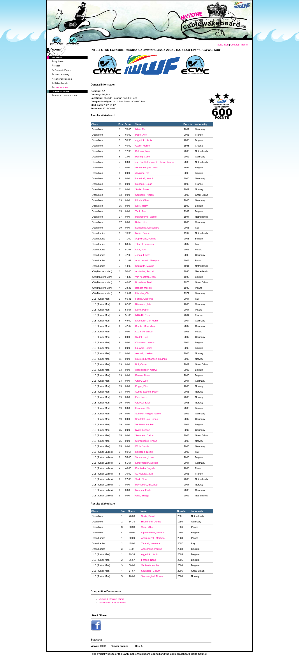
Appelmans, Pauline (145, 238)
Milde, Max (141, 129)
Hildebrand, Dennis (151, 521)
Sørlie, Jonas (142, 189)
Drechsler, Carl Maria (146, 320)
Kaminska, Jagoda (145, 468)
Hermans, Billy (143, 408)
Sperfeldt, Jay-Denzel (146, 419)
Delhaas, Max (142, 151)
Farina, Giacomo (144, 298)
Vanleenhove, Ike (144, 424)
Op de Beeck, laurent (152, 532)
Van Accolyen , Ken (145, 277)
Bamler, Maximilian (145, 326)
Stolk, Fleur (141, 479)
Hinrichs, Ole (142, 293)
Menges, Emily (143, 490)
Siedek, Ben (141, 337)
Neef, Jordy (141, 205)
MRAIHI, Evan (142, 315)
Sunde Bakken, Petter (146, 391)
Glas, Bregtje (142, 495)
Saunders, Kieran (144, 195)
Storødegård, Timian (146, 441)
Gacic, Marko (142, 145)
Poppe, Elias (141, 386)
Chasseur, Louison (145, 342)
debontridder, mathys (146, 369)
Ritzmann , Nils (143, 304)
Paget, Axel (141, 134)
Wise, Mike (147, 527)
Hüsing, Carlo (142, 156)
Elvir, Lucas (141, 397)
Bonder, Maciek (143, 287)
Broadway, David (144, 282)
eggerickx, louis (143, 140)
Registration (222, 44)
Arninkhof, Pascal (144, 271)
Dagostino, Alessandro (147, 227)
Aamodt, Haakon (144, 353)
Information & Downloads (112, 602)
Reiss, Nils (141, 222)
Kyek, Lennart (142, 430)
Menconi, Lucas (143, 184)
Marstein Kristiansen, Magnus (151, 359)
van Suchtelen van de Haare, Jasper (154, 162)
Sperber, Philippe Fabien (148, 413)
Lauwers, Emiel (143, 348)
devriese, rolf (142, 173)
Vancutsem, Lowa (144, 457)
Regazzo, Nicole (144, 451)
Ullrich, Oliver (142, 200)
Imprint (244, 44)
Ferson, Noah (142, 375)
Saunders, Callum (144, 435)
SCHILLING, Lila (144, 473)
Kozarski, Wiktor (144, 331)
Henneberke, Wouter (146, 216)
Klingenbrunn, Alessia (146, 462)
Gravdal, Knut (142, 402)
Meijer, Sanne (142, 233)
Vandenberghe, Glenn (146, 167)
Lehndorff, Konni (144, 178)
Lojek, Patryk (142, 309)
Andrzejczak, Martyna (147, 260)
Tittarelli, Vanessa (144, 244)
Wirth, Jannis (142, 446)
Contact (234, 44)
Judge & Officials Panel (111, 599)
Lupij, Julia (140, 249)
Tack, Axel (140, 211)
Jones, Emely (142, 255)
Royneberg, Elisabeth (146, 484)
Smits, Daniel (148, 516)
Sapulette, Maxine (144, 266)
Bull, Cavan (141, 364)
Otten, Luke (141, 380)
